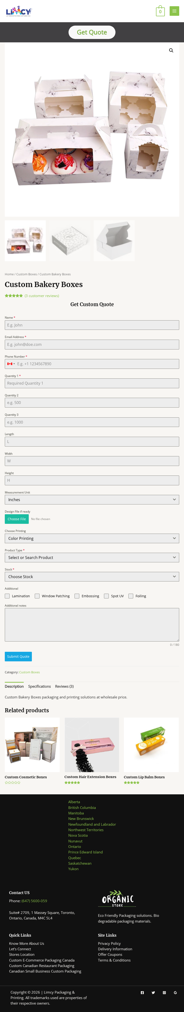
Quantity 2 (11, 395)
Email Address (15, 337)
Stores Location (21, 954)
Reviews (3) (64, 686)
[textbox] (87, 538)
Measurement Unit (17, 492)
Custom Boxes (26, 274)
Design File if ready (17, 511)
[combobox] (11, 364)
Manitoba (76, 813)
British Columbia (82, 807)
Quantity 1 (13, 376)
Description (14, 686)
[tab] (14, 686)
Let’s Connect (20, 948)
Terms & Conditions (114, 960)
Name (10, 317)
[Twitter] (153, 992)
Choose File (17, 519)
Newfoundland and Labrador (92, 824)
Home (9, 274)
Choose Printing (15, 531)
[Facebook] (142, 992)
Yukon (73, 868)
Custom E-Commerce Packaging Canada (42, 960)
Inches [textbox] (14, 499)
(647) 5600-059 (34, 900)
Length (9, 434)
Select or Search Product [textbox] (30, 557)
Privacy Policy (109, 943)
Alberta (74, 801)
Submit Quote (18, 656)
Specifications (39, 686)
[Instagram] (164, 992)
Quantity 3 (11, 415)
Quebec (74, 857)
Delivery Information (115, 948)
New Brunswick (81, 818)
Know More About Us (26, 943)
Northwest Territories (86, 829)
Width (8, 454)
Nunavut (75, 841)
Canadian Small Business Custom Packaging (45, 971)
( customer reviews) (42, 295)
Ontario (74, 846)
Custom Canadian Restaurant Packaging (41, 965)
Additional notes (15, 605)
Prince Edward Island (85, 852)
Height (9, 473)
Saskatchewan (80, 863)
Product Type (15, 550)
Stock (9, 569)
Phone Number (16, 356)
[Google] (175, 992)
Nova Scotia (78, 835)
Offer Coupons (110, 954)
